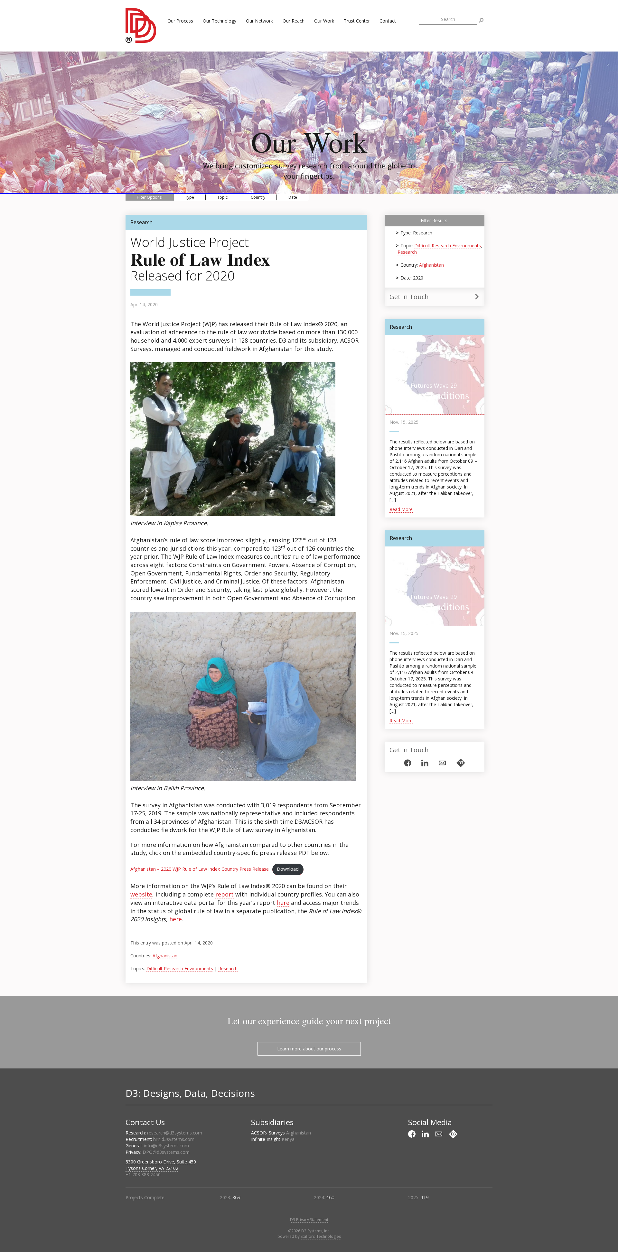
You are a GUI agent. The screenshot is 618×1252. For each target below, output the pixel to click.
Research (228, 968)
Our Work (324, 21)
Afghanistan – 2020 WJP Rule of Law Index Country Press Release (199, 869)
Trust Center (357, 21)
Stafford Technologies (321, 1236)
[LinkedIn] (424, 763)
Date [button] (292, 197)
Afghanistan (165, 956)
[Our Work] (460, 762)
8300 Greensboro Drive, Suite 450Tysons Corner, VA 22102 (161, 1165)
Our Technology (219, 21)
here (283, 902)
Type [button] (189, 197)
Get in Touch (409, 296)
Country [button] (258, 197)
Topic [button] (222, 197)
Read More (401, 509)
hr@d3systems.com (173, 1139)
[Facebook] (407, 762)
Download (288, 869)
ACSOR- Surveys (281, 1133)
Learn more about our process (309, 1049)
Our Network (259, 21)
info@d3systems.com (166, 1146)
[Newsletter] (442, 763)
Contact (387, 21)
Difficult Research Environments (179, 968)
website (141, 894)
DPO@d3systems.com (166, 1152)
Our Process (180, 21)
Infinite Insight (273, 1139)
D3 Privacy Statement (309, 1219)
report (224, 894)
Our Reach (293, 21)
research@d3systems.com (174, 1133)
